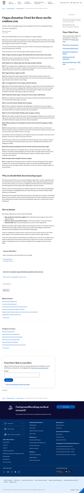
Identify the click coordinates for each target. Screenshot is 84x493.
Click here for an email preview (39, 368)
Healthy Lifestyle (10, 8)
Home (3, 8)
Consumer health (20, 8)
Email (6, 371)
